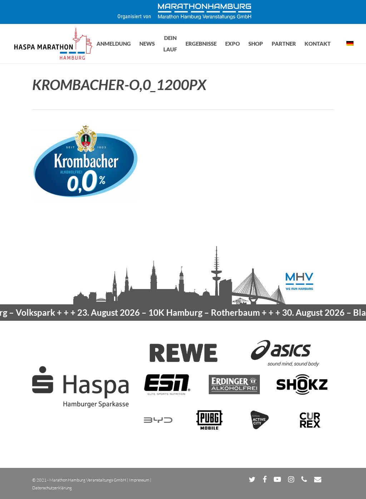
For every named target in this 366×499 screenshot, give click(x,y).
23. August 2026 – (156, 312)
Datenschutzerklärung (52, 487)
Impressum (139, 480)
